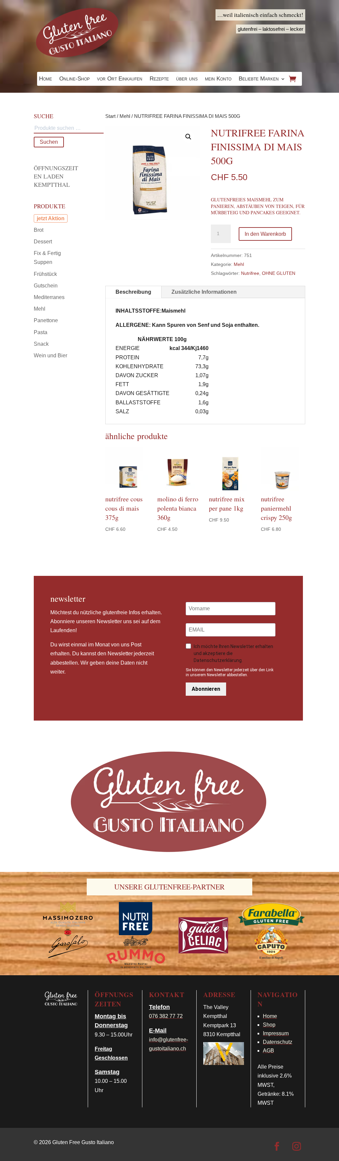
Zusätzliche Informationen (204, 292)
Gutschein (46, 285)
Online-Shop (74, 79)
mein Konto (218, 79)
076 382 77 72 (166, 1016)
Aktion (56, 218)
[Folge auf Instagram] (296, 1146)
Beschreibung (133, 292)
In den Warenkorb (265, 234)
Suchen (49, 142)
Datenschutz (277, 1042)
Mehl (125, 116)
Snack (41, 344)
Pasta (40, 332)
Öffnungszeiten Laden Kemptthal (56, 176)
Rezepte (159, 79)
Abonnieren (206, 689)
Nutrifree (250, 273)
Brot (38, 230)
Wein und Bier (50, 355)
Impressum (276, 1033)
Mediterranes (49, 297)
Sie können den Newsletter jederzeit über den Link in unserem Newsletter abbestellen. (229, 672)
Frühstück (45, 274)
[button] (188, 137)
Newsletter (67, 598)
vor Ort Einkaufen (119, 79)
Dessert (43, 241)
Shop (269, 1025)
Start (110, 116)
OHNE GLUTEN (278, 273)
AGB (268, 1050)
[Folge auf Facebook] (276, 1146)
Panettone (46, 320)
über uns (187, 79)
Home (45, 79)
